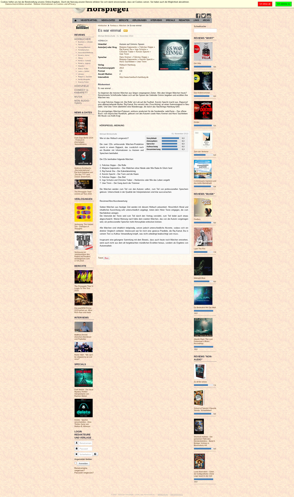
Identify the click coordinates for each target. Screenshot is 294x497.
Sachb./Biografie (84, 79)
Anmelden (83, 463)
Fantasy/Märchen (84, 47)
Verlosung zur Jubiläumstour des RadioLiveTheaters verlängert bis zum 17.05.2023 (82, 256)
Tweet (100, 258)
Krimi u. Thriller (83, 69)
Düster (196, 122)
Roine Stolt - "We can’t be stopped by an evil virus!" (83, 357)
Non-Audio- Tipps (82, 102)
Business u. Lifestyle (85, 42)
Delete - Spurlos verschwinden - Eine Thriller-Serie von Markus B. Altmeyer (82, 423)
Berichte (123, 20)
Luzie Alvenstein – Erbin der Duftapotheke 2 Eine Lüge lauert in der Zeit (204, 474)
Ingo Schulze (140, 49)
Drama (80, 44)
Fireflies (197, 219)
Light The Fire (199, 249)
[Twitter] (203, 15)
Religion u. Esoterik (85, 76)
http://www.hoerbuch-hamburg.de (133, 77)
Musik (78, 96)
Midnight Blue (199, 278)
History (80, 58)
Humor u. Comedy (84, 60)
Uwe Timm (124, 54)
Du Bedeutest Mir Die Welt (205, 307)
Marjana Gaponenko (128, 47)
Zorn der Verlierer (201, 152)
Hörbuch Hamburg (127, 65)
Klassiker (81, 66)
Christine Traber (126, 52)
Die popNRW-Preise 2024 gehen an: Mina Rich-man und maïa (83, 310)
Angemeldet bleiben (83, 459)
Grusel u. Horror (83, 55)
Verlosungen (139, 20)
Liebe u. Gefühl (83, 71)
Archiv (206, 20)
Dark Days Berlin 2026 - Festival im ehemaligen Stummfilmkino (83, 141)
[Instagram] (209, 15)
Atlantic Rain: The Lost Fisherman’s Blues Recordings (203, 341)
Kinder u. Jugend (84, 63)
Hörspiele (81, 86)
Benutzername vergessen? (80, 469)
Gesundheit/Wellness (85, 52)
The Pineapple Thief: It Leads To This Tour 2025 (83, 288)
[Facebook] (198, 15)
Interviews (156, 20)
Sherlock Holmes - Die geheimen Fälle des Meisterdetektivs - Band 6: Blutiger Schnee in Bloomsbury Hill (204, 441)
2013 (121, 68)
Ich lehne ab (265, 4)
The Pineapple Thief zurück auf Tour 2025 (83, 193)
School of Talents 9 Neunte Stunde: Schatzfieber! (205, 409)
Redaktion (184, 20)
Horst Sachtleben (127, 61)
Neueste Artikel (89, 20)
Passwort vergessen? (84, 473)
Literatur (81, 74)
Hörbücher (82, 39)
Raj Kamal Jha (125, 49)
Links (196, 20)
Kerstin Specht (142, 52)
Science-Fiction (83, 82)
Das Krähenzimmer (202, 93)
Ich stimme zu (283, 4)
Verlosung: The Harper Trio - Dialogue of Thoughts (83, 226)
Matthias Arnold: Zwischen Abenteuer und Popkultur (82, 337)
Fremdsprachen (83, 50)
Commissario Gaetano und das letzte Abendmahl (205, 182)
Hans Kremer (125, 57)
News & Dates (108, 20)
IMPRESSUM (163, 494)
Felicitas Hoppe (146, 47)
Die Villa (197, 63)
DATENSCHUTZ (176, 494)
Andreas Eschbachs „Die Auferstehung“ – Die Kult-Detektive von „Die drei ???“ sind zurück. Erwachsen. (83, 172)
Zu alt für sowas (200, 382)
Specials (170, 20)
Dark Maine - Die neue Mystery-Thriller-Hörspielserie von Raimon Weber (83, 393)
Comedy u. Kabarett (81, 91)
